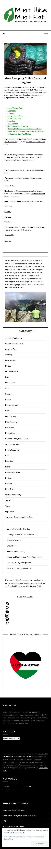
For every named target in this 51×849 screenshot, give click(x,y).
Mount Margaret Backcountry (14, 826)
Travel (8, 500)
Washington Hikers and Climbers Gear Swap (24, 129)
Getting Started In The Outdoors (20, 535)
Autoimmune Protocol (14, 343)
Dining (8, 366)
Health (8, 399)
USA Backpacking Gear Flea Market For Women (26, 131)
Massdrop (11, 121)
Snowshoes (11, 546)
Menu (45, 33)
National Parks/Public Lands (16, 439)
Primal (8, 467)
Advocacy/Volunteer (13, 338)
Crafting (8, 355)
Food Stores (10, 383)
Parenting (9, 461)
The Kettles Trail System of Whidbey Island (19, 816)
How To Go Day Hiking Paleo (19, 563)
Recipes (8, 478)
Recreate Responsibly (16, 551)
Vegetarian (9, 511)
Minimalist (9, 427)
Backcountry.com (14, 118)
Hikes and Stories (12, 405)
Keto (7, 411)
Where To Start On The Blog (18, 529)
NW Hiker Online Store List (18, 126)
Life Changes (10, 416)
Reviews (8, 483)
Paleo (7, 455)
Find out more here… (14, 287)
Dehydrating (10, 360)
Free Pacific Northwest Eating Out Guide (25, 586)
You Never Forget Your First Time (19, 517)
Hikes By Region (14, 540)
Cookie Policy (8, 839)
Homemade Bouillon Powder (13, 810)
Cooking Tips (10, 349)
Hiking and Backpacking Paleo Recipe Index (24, 557)
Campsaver (12, 111)
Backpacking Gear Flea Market (19, 134)
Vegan (7, 506)
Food (7, 377)
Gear (7, 388)
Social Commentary (13, 495)
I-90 (4, 821)
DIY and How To (11, 371)
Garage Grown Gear (15, 116)
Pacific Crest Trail (12, 450)
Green (7, 394)
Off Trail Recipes (12, 444)
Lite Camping (13, 123)
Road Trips (9, 489)
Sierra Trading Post (15, 108)
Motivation (10, 433)
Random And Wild (12, 472)
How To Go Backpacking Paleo (19, 568)
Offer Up (11, 113)
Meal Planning (11, 422)
